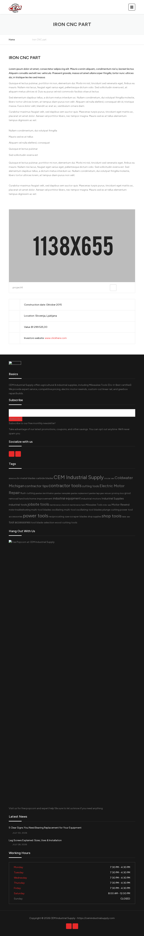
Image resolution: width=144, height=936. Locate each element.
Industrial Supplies (113, 498)
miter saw (107, 505)
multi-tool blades (41, 509)
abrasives (13, 478)
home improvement (41, 498)
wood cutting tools (66, 522)
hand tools (24, 498)
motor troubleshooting (20, 509)
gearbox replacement (80, 493)
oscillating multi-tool (64, 509)
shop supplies (94, 516)
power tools (35, 516)
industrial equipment (67, 498)
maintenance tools (77, 505)
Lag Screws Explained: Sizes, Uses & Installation (35, 840)
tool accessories (20, 522)
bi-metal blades (26, 478)
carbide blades (44, 478)
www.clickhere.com (56, 338)
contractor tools (64, 485)
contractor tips (36, 486)
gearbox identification (44, 493)
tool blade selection (42, 522)
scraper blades (78, 516)
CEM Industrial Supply (79, 477)
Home (12, 39)
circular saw (109, 478)
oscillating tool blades (89, 509)
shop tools (112, 515)
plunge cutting (110, 509)
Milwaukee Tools (94, 504)
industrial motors (91, 498)
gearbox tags (94, 493)
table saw (126, 517)
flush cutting (27, 493)
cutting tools (90, 486)
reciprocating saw (59, 516)
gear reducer (105, 493)
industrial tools (18, 504)
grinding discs (118, 493)
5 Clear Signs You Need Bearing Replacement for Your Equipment (45, 827)
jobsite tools (38, 504)
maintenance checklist (59, 505)
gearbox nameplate (62, 493)
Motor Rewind (120, 504)
